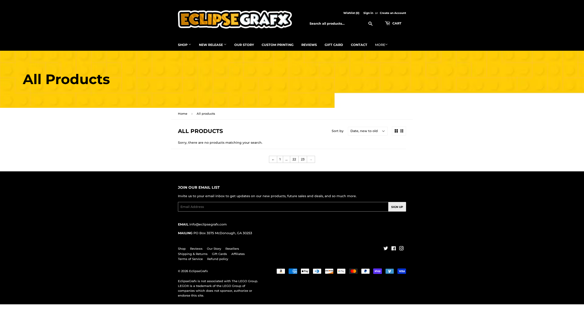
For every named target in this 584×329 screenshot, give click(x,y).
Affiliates (238, 254)
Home (182, 113)
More (380, 45)
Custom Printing (278, 45)
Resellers (232, 248)
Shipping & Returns (193, 254)
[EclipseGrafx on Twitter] (385, 249)
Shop (183, 45)
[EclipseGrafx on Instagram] (401, 249)
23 (303, 159)
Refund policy (217, 259)
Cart (396, 23)
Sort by (338, 131)
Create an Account (393, 13)
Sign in (368, 13)
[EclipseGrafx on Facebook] (393, 249)
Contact (359, 45)
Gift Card (334, 45)
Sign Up (397, 207)
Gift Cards (219, 254)
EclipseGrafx (198, 271)
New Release (211, 45)
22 (294, 159)
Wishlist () (351, 13)
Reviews (309, 45)
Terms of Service (190, 259)
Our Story (244, 45)
